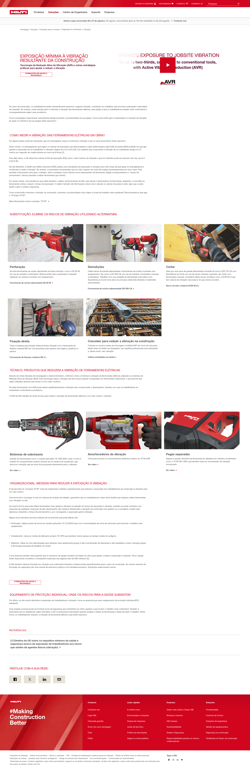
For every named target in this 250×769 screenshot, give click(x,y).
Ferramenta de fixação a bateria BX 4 (27, 357)
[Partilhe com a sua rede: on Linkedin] (44, 679)
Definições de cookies (18, 758)
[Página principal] (19, 12)
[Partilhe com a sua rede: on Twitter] (30, 679)
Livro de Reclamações (98, 758)
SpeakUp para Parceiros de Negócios (43, 758)
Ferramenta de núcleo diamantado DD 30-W (30, 283)
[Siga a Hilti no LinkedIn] (178, 760)
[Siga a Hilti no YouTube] (182, 760)
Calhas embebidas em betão (101, 357)
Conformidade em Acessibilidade (121, 758)
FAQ (68, 755)
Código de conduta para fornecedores (73, 758)
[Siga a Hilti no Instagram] (173, 760)
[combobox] (223, 3)
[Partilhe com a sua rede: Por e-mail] (59, 679)
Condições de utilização (19, 755)
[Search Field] (238, 3)
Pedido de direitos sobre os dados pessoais (132, 755)
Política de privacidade (38, 755)
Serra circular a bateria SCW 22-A (182, 285)
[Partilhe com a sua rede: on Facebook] (15, 679)
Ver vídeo (14, 470)
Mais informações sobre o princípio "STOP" (28, 201)
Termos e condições (56, 755)
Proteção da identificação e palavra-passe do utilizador (92, 755)
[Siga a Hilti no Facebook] (169, 760)
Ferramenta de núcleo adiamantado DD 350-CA (110, 288)
